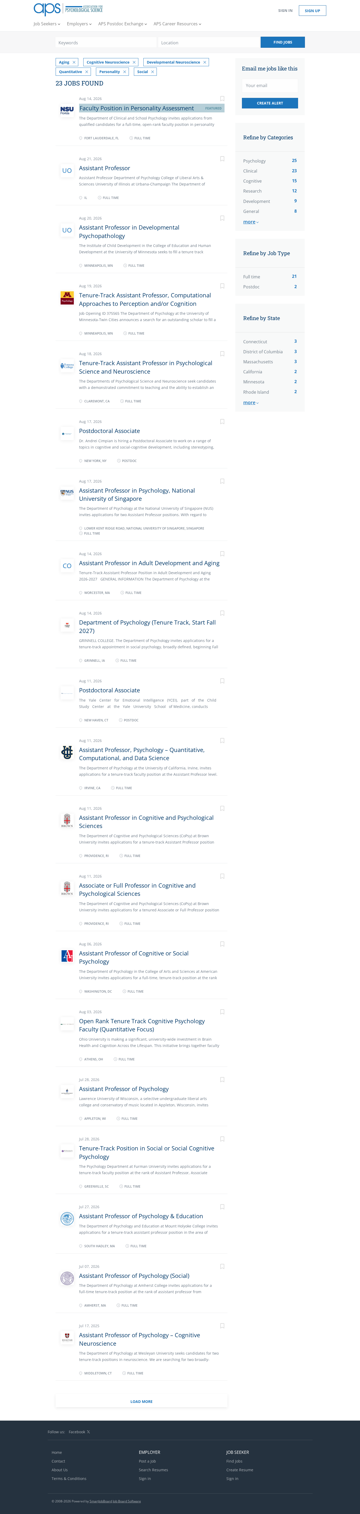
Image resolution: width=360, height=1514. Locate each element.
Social (142, 71)
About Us (60, 1469)
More (249, 221)
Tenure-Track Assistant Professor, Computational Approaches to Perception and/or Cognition (145, 299)
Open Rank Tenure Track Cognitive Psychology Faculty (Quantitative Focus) (142, 1025)
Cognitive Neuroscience (108, 62)
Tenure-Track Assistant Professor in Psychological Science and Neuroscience (145, 367)
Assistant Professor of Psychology (124, 1089)
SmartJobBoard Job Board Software (115, 1501)
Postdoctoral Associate (109, 431)
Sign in (285, 10)
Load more (141, 1401)
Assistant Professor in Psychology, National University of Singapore (137, 494)
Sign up (312, 10)
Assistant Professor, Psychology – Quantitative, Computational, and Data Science (142, 754)
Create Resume (239, 1469)
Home (57, 1452)
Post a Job (147, 1461)
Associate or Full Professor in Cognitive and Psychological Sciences (137, 889)
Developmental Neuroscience (173, 62)
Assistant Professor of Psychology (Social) (134, 1275)
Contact (58, 1461)
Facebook (77, 1431)
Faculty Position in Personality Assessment (137, 108)
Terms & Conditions (69, 1478)
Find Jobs (283, 42)
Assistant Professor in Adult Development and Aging (149, 563)
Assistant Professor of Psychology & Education (141, 1216)
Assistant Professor (104, 168)
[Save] (217, 99)
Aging (64, 62)
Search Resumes (153, 1469)
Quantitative (70, 71)
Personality (109, 71)
